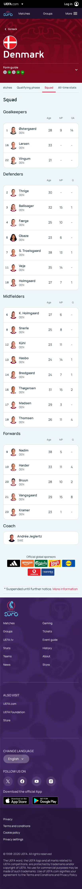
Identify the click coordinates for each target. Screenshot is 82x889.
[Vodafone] (34, 572)
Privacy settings (13, 839)
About (46, 656)
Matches (6, 87)
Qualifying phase (28, 87)
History (47, 648)
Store (46, 664)
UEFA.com (9, 704)
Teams (7, 656)
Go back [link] (12, 29)
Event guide (50, 640)
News (6, 664)
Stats (6, 648)
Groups (7, 631)
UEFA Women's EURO (8, 13)
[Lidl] (68, 563)
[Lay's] (54, 563)
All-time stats (67, 87)
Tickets (47, 631)
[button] (70, 13)
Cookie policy (11, 832)
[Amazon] (27, 563)
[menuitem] (27, 13)
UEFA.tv (8, 640)
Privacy (7, 819)
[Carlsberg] (41, 563)
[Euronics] (47, 572)
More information (65, 589)
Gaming (47, 623)
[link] (24, 13)
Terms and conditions (16, 826)
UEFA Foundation (14, 712)
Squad (49, 87)
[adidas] (13, 563)
